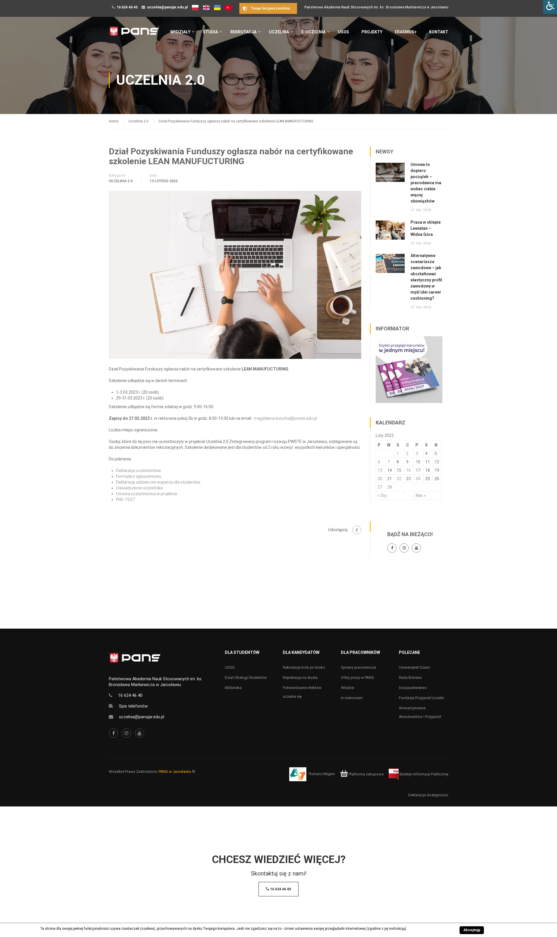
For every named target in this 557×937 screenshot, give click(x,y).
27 (380, 487)
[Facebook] (356, 530)
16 (408, 470)
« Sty (382, 495)
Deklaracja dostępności (428, 795)
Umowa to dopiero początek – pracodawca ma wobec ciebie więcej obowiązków (425, 182)
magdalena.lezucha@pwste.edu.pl (285, 418)
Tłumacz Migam (321, 774)
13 (380, 470)
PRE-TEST (125, 499)
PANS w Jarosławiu (175, 771)
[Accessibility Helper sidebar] (550, 7)
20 (380, 478)
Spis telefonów (133, 706)
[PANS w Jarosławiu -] (134, 34)
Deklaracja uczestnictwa (138, 470)
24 (418, 478)
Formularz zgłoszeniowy (138, 476)
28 (389, 487)
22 (399, 478)
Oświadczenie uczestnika (139, 488)
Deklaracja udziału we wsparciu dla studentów (158, 482)
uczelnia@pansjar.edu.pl (167, 7)
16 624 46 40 (127, 7)
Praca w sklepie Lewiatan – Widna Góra (425, 228)
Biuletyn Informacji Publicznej (423, 774)
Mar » (421, 495)
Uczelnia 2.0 (121, 181)
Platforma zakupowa (366, 774)
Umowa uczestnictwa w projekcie (146, 493)
